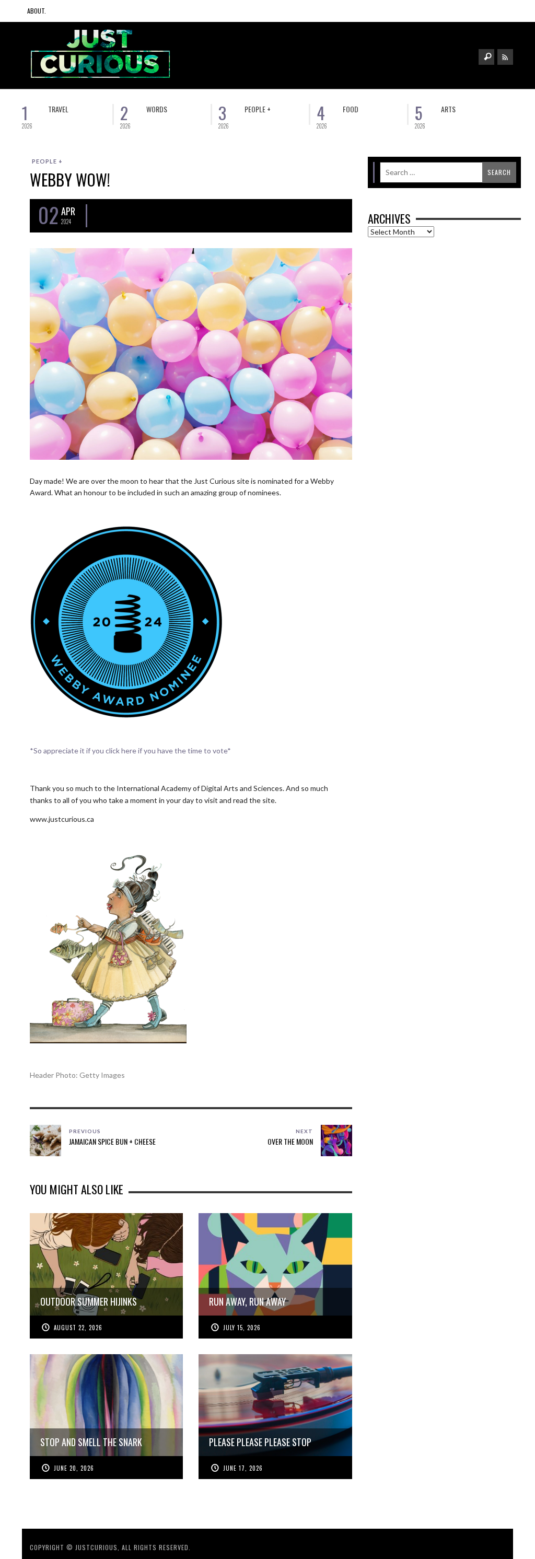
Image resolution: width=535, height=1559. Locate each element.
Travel (58, 108)
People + (258, 108)
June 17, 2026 (243, 1468)
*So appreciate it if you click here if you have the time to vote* (130, 750)
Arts (448, 108)
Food (350, 108)
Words (156, 108)
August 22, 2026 (78, 1327)
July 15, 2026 (242, 1327)
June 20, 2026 (74, 1468)
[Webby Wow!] (191, 352)
